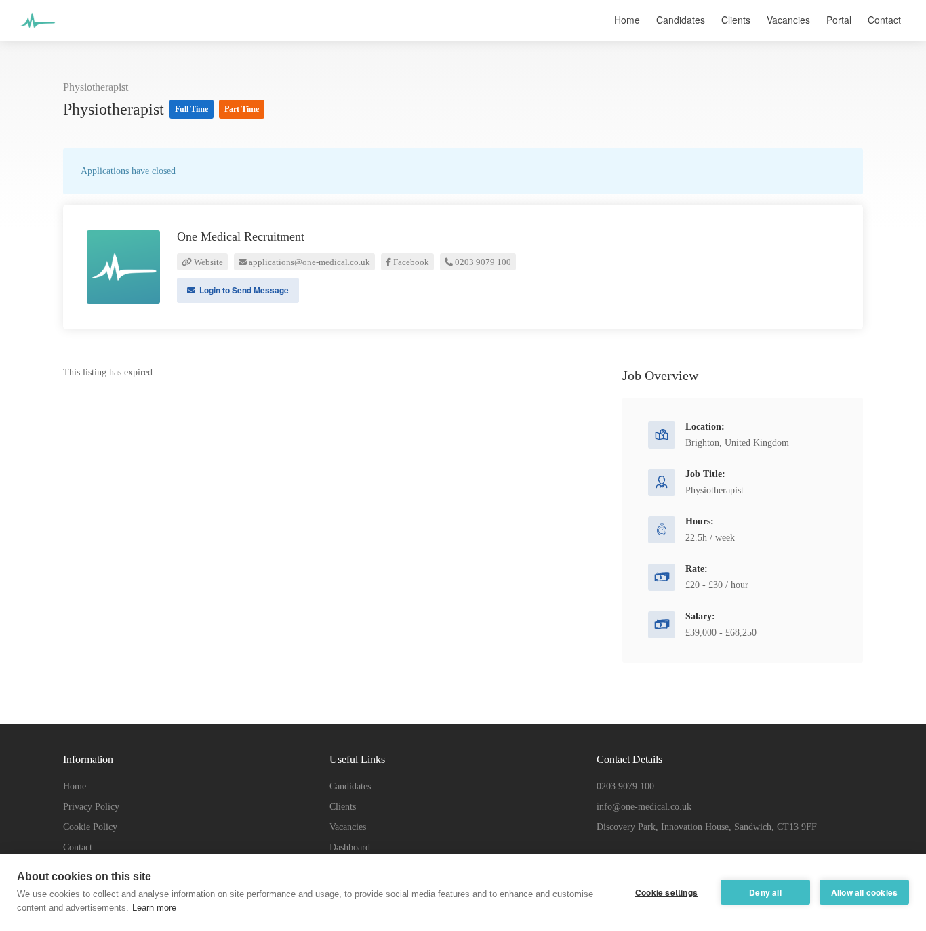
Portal (838, 19)
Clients (735, 19)
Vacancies (788, 19)
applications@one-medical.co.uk (308, 262)
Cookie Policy (90, 827)
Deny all (765, 892)
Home (627, 19)
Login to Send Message (243, 290)
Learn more (154, 908)
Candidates (680, 19)
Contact (884, 19)
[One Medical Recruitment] (37, 36)
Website (207, 262)
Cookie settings (666, 892)
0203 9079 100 (482, 262)
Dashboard (349, 847)
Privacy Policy (91, 807)
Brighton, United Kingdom (737, 443)
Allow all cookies (864, 892)
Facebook (410, 262)
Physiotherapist (95, 87)
